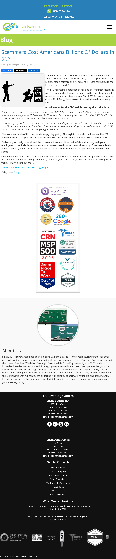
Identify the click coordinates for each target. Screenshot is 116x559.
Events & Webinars (58, 479)
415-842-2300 (61, 452)
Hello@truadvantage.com (61, 416)
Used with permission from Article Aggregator (25, 167)
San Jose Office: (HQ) (58, 400)
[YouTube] (61, 424)
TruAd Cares (58, 487)
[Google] (66, 424)
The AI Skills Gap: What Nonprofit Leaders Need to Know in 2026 (58, 506)
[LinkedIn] (55, 424)
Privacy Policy (33, 556)
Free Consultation (58, 494)
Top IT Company (58, 471)
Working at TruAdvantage (58, 483)
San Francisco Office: (58, 439)
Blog (16, 172)
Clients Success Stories (58, 475)
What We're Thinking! (59, 16)
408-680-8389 (61, 413)
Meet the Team (58, 467)
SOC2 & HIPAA (58, 490)
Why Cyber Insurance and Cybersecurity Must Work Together (58, 516)
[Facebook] (49, 424)
